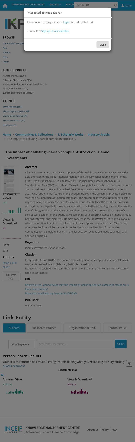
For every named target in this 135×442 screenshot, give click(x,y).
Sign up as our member (55, 31)
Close (102, 44)
